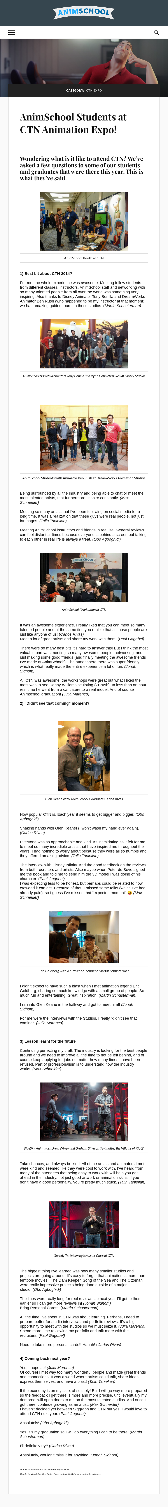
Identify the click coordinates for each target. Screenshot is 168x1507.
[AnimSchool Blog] (84, 12)
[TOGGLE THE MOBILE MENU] (11, 33)
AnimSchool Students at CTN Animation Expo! (73, 122)
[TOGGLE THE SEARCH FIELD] (156, 33)
